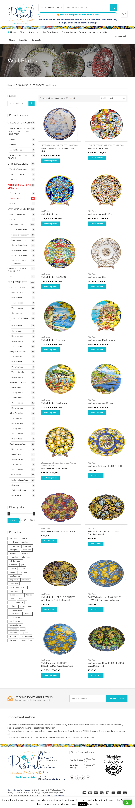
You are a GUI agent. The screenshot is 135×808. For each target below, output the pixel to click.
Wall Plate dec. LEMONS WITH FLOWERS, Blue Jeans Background (57, 664)
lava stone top (15, 591)
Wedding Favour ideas (18, 169)
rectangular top (15, 625)
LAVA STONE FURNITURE (21, 209)
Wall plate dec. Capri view (53, 340)
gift (22, 565)
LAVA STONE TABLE (17, 587)
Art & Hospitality (98, 32)
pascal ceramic (26, 606)
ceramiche (27, 550)
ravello (28, 614)
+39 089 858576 (46, 767)
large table (13, 580)
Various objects (17, 308)
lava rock (25, 580)
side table (13, 632)
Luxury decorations (18, 240)
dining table (26, 557)
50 (70, 98)
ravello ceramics (15, 621)
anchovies (13, 538)
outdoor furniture (16, 602)
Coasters (13, 179)
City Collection (15, 475)
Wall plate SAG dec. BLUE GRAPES (58, 531)
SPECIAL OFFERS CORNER (21, 122)
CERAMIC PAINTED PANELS (17, 157)
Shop (22, 32)
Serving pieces (17, 303)
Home (13, 32)
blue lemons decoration (18, 542)
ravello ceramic (15, 617)
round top (13, 629)
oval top (12, 606)
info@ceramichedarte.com (53, 779)
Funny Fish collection (17, 351)
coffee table (25, 553)
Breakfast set (16, 298)
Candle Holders (15, 150)
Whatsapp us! (44, 772)
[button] (127, 802)
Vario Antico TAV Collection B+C (20, 319)
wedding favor (26, 640)
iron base (23, 572)
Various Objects (17, 372)
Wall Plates (73, 145)
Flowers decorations (19, 250)
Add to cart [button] (96, 475)
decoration (13, 557)
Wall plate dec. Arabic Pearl (100, 214)
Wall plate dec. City (97, 277)
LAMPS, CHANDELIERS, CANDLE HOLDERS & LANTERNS (19, 131)
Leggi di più (92, 804)
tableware (13, 636)
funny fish (13, 565)
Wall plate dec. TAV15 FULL (54, 277)
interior (12, 572)
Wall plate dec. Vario (50, 214)
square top (26, 632)
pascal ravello (15, 614)
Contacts (36, 40)
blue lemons (26, 538)
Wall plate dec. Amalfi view (100, 403)
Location (23, 40)
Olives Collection (16, 413)
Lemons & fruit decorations (21, 235)
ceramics (12, 553)
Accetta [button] (82, 804)
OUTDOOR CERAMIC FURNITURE (18, 270)
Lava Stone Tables (16, 224)
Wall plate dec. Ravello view (54, 403)
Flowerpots (14, 203)
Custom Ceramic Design (73, 32)
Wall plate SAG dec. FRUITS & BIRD (105, 466)
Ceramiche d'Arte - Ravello (19, 790)
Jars (11, 277)
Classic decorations (19, 245)
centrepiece (13, 550)
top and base (27, 636)
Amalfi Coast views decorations (18, 261)
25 (67, 98)
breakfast (27, 546)
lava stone (13, 583)
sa (22, 629)
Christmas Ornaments (17, 174)
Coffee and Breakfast (19, 490)
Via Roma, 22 (47, 758)
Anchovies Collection (17, 382)
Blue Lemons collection (50, 463)
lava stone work (15, 595)
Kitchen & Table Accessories (22, 480)
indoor (22, 568)
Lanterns (12, 145)
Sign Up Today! (116, 698)
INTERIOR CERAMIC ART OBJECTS (29, 85)
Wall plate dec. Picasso (98, 148)
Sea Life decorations (19, 230)
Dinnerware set (17, 292)
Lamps (12, 139)
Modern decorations (19, 255)
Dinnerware (16, 495)
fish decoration (15, 561)
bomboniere (14, 546)
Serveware (15, 485)
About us (33, 32)
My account (120, 36)
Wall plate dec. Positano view (101, 340)
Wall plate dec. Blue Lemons (54, 468)
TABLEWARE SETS (17, 282)
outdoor (22, 599)
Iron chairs (13, 219)
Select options (50, 160)
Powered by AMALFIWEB (53, 795)
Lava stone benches (17, 214)
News (12, 40)
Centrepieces (64, 463)
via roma (12, 640)
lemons (29, 595)
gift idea (12, 568)
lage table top (14, 576)
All (74, 98)
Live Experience (50, 32)
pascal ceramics (15, 610)
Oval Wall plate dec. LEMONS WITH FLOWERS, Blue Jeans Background (105, 599)
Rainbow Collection (17, 287)
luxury (11, 599)
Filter (13, 520)
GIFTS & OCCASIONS (18, 163)
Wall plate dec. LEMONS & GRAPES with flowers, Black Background (58, 599)
